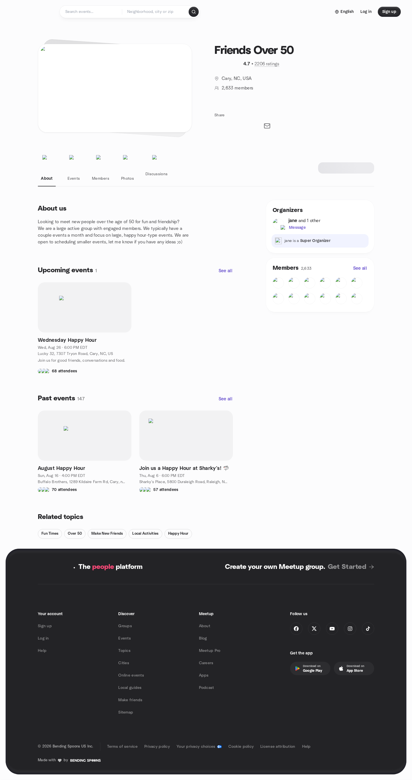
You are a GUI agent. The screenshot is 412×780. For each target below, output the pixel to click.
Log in (43, 638)
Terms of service (122, 747)
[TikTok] (368, 628)
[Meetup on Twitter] (314, 628)
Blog (203, 638)
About (204, 626)
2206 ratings (266, 64)
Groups (125, 626)
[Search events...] (194, 12)
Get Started (347, 567)
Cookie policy (241, 747)
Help (42, 651)
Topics (124, 651)
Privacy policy (157, 747)
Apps (204, 675)
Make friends (130, 700)
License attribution (277, 747)
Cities (123, 663)
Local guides (130, 688)
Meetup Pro (210, 651)
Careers (206, 663)
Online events (131, 675)
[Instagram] (350, 628)
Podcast (206, 688)
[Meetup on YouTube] (332, 628)
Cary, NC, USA (237, 78)
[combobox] (155, 12)
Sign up (45, 626)
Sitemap (125, 712)
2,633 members (237, 88)
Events (124, 638)
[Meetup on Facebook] (296, 628)
